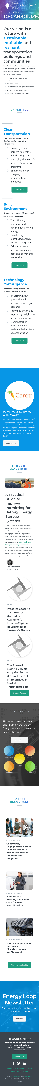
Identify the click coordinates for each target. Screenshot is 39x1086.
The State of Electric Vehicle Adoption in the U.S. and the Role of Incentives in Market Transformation (18, 676)
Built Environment (15, 206)
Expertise (10, 1069)
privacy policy (15, 1076)
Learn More (19, 189)
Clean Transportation (17, 131)
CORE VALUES (19, 711)
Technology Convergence (15, 282)
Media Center (16, 1071)
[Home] (14, 6)
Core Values (19, 740)
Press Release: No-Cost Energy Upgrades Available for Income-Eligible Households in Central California (19, 619)
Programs (20, 1069)
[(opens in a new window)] (14, 1064)
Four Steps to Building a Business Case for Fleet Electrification (18, 901)
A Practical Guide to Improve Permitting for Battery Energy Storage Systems (18, 508)
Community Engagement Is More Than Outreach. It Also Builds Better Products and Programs (18, 851)
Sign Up (19, 1018)
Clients (29, 1069)
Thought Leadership (19, 965)
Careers (26, 1071)
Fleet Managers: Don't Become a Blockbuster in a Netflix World (19, 948)
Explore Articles (19, 693)
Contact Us (19, 1056)
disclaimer (28, 1076)
